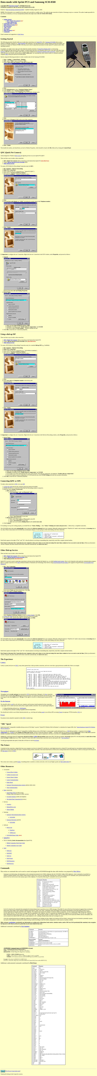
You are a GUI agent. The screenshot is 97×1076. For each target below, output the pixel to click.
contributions (12, 922)
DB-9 (6, 54)
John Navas (21, 34)
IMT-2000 (63, 761)
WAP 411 (9, 856)
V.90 (68, 731)
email (43, 712)
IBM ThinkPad (21, 43)
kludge (19, 761)
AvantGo (9, 804)
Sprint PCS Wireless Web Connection (46, 51)
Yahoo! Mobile (10, 809)
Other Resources (8, 30)
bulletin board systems (59, 561)
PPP (24, 718)
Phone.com (9, 827)
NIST (18, 562)
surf (12, 704)
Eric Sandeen (25, 926)
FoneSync (12, 830)
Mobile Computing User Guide (14, 845)
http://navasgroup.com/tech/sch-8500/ (15, 9)
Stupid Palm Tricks (11, 792)
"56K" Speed (7, 27)
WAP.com (9, 850)
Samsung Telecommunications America (16, 785)
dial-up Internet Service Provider (16, 162)
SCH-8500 (12, 817)
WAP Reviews (10, 863)
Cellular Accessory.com (12, 774)
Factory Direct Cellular (12, 777)
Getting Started (8, 19)
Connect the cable (8, 486)
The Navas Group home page (13, 1071)
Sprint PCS (39, 42)
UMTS (67, 761)
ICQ (79, 712)
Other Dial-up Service (9, 25)
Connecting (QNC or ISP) (10, 23)
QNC (16, 484)
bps (46, 694)
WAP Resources (10, 861)
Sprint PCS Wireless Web (44, 49)
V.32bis (35, 736)
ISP (24, 484)
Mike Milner (76, 871)
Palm (5, 790)
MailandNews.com (11, 807)
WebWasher (23, 708)
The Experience (8, 26)
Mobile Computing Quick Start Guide (16, 843)
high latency (5, 751)
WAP (5, 848)
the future (36, 740)
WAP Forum (10, 858)
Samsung (3, 51)
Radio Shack (10, 782)
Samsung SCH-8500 (50, 42)
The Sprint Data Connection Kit (14, 799)
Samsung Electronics (12, 820)
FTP (28, 694)
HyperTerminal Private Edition (60, 562)
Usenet (60, 712)
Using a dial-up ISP (12, 22)
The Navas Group (13, 5)
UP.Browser (13, 832)
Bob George (18, 155)
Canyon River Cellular (12, 772)
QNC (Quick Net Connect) (13, 20)
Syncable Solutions (11, 796)
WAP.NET (9, 853)
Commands (7, 31)
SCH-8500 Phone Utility (13, 835)
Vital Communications (12, 787)
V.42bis (12, 732)
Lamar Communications (12, 780)
